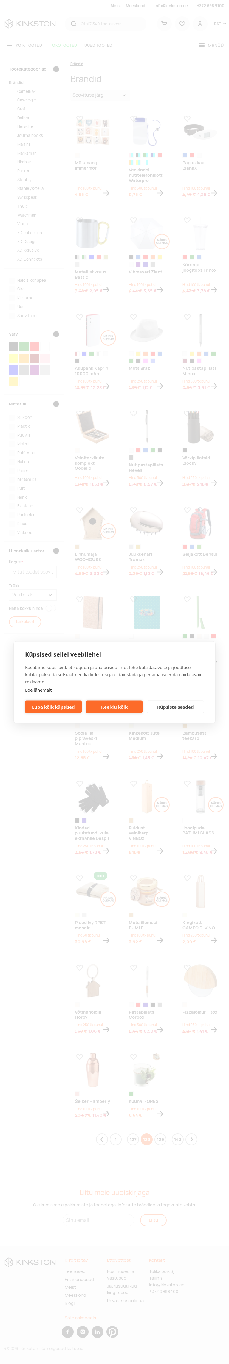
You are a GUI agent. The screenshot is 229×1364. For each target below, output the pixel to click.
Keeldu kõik (114, 707)
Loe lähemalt (38, 690)
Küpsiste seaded (175, 707)
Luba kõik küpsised (53, 707)
